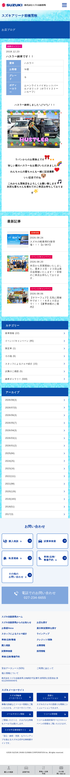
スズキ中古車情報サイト (15, 730)
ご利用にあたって (45, 668)
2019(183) (10, 499)
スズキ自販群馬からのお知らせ (16, 622)
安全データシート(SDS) (13, 668)
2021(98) (10, 484)
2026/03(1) (11, 438)
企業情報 (41, 645)
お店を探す (42, 622)
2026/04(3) (11, 430)
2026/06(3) (11, 415)
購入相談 (6, 645)
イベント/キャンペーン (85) (19, 341)
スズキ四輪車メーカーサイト (15, 696)
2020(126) (10, 491)
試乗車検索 (7, 651)
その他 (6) (10, 356)
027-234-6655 (35, 597)
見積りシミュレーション (50, 696)
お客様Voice (7, 628)
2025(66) (10, 453)
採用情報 (41, 651)
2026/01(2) (11, 445)
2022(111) (10, 476)
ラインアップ (43, 633)
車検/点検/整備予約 (11, 656)
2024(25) (10, 461)
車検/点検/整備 (9, 639)
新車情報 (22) (12, 333)
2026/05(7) (11, 423)
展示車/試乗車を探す (46, 628)
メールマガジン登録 (15, 714)
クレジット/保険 (44, 639)
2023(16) (10, 468)
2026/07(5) (11, 407)
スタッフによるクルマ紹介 (14, 633)
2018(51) (10, 506)
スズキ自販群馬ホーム (12, 616)
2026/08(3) (11, 400)
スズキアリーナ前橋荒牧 (19, 15)
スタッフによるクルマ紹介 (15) (21, 364)
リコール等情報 (50, 714)
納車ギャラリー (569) (16, 379)
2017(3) (9, 514)
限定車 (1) (10, 348)
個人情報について (10, 673)
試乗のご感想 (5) (14, 371)
